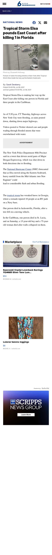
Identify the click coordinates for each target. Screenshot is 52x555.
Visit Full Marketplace (40, 242)
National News (13, 22)
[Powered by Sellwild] (45, 388)
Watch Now (44, 4)
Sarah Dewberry (13, 84)
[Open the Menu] (4, 4)
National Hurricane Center (19, 169)
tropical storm (13, 195)
